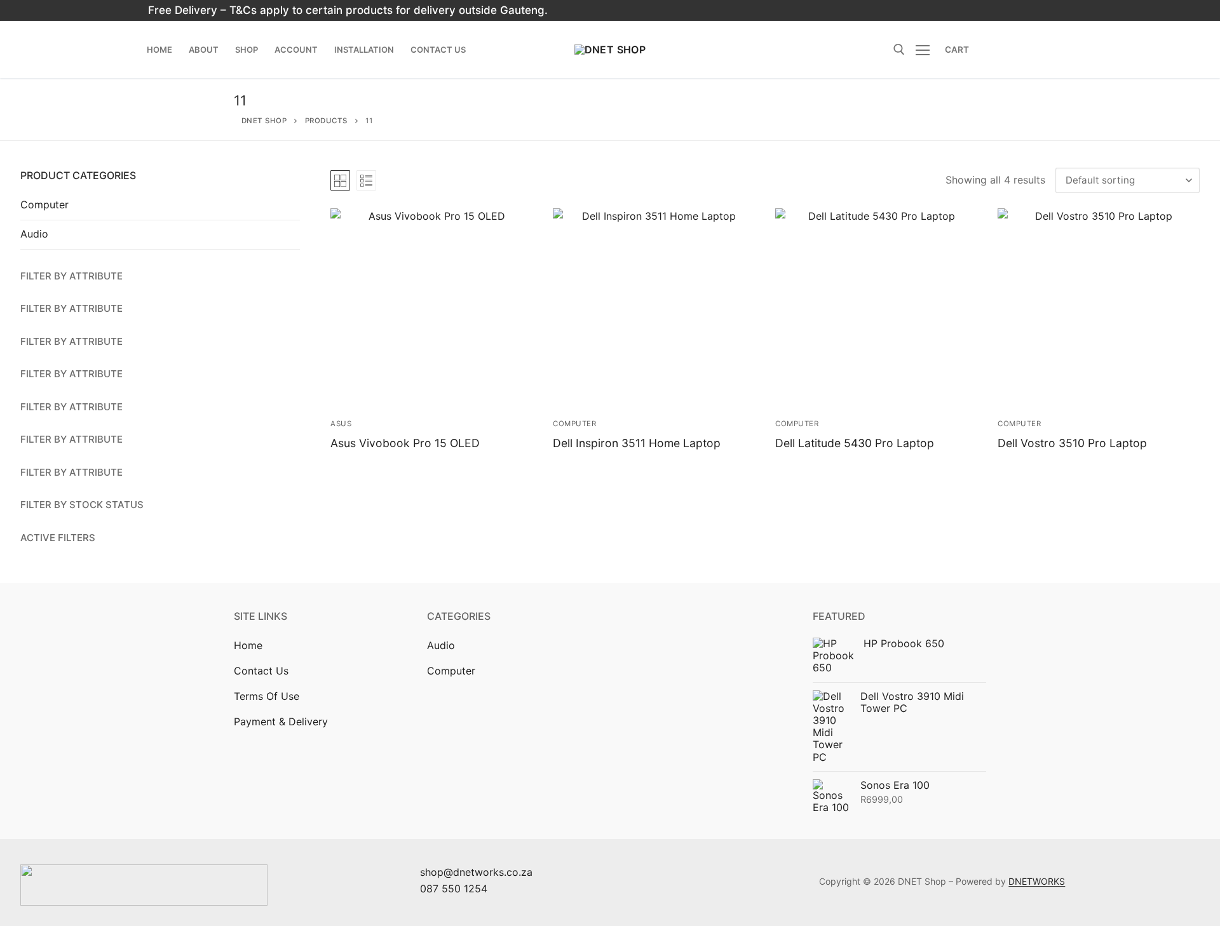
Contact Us (261, 670)
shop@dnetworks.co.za (476, 872)
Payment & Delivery (281, 721)
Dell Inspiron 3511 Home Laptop (637, 443)
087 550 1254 (453, 888)
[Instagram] (933, 10)
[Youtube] (955, 10)
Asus (340, 423)
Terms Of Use (266, 696)
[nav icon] (925, 49)
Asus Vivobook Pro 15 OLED (405, 443)
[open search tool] (899, 49)
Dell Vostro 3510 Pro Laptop (1072, 443)
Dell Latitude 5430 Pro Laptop (854, 443)
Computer (574, 423)
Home (248, 645)
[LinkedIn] (977, 10)
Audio (34, 233)
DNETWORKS (1036, 881)
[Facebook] (911, 10)
